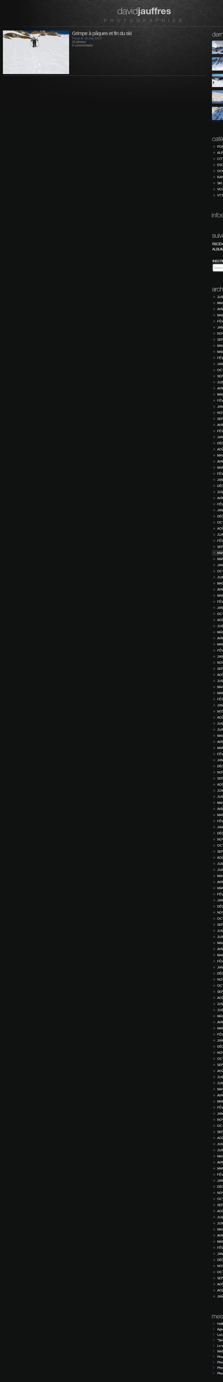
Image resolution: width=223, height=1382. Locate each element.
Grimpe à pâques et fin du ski (102, 33)
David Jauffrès (143, 14)
